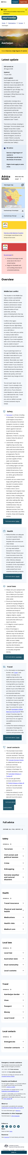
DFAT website (7, 1098)
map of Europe (12, 216)
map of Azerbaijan (13, 210)
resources (6, 1137)
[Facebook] (3, 1126)
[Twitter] (6, 1126)
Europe (21, 23)
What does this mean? (19, 178)
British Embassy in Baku (15, 783)
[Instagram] (10, 1126)
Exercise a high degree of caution (13, 233)
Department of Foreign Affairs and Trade (12, 1107)
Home (3, 23)
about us (18, 1110)
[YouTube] (14, 1126)
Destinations (12, 23)
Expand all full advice (12, 829)
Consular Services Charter (16, 760)
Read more (6, 13)
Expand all (6, 844)
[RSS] (18, 1126)
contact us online (10, 1087)
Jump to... (14, 1152)
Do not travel (8, 255)
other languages (15, 1116)
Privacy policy (6, 1150)
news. (11, 1131)
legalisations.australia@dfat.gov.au (10, 1091)
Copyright (12, 1150)
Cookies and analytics (20, 1150)
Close (26, 9)
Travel (16, 672)
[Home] (9, 18)
